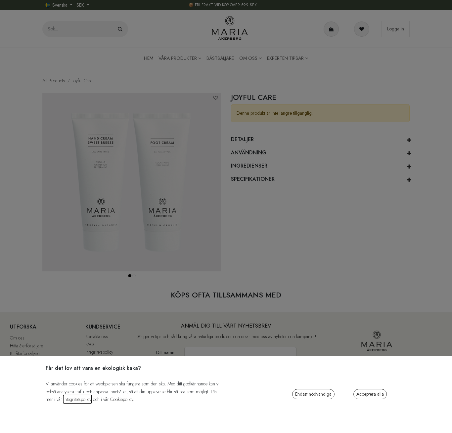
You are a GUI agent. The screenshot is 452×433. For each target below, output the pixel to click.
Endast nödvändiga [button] (313, 394)
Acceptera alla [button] (370, 394)
